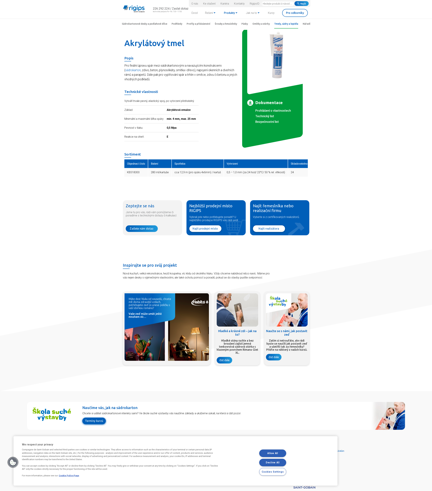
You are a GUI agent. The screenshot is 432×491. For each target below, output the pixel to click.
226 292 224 (161, 8)
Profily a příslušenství (198, 23)
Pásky (244, 23)
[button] (13, 462)
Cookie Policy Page (69, 475)
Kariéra (225, 3)
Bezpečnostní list (267, 121)
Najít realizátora (269, 228)
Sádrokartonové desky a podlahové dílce (144, 23)
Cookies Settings (273, 471)
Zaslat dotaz (180, 8)
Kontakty (239, 3)
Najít (303, 3)
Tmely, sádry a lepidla (286, 23)
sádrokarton (133, 70)
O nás (194, 3)
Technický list (264, 116)
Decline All (273, 462)
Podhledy (177, 23)
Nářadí (306, 23)
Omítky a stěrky (261, 23)
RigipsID (254, 3)
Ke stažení (209, 3)
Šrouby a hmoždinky (226, 23)
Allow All (272, 453)
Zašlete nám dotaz (141, 228)
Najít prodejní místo (205, 228)
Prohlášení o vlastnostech (273, 110)
